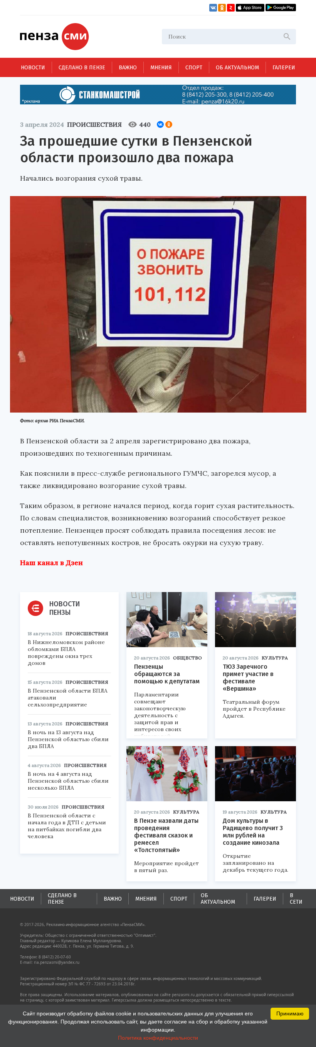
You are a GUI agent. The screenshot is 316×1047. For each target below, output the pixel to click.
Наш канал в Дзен (51, 562)
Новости (33, 67)
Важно (128, 67)
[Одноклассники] (168, 124)
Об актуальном (237, 67)
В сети (296, 898)
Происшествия (94, 124)
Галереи (283, 67)
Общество (187, 658)
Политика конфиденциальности (158, 1038)
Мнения (161, 67)
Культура (275, 658)
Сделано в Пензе (82, 67)
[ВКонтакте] (160, 124)
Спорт (193, 67)
